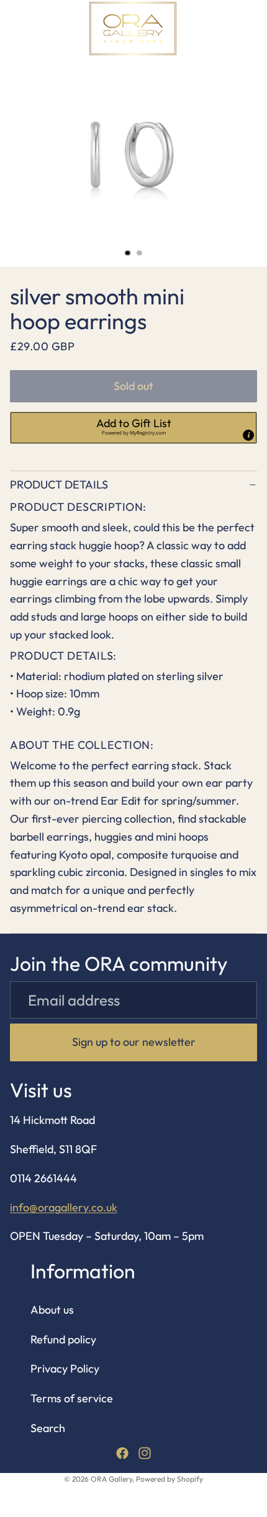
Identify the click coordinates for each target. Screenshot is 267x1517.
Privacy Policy (64, 1369)
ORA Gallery (111, 1479)
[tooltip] (248, 435)
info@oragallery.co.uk (63, 1207)
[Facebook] (122, 1453)
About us (52, 1309)
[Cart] (252, 28)
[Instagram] (144, 1453)
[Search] (41, 28)
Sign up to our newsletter (134, 1042)
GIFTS (97, 75)
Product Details (59, 484)
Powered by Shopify (169, 1479)
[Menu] (14, 28)
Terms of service (71, 1398)
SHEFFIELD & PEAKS (174, 75)
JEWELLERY (41, 75)
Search (47, 1428)
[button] (133, 428)
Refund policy (63, 1339)
